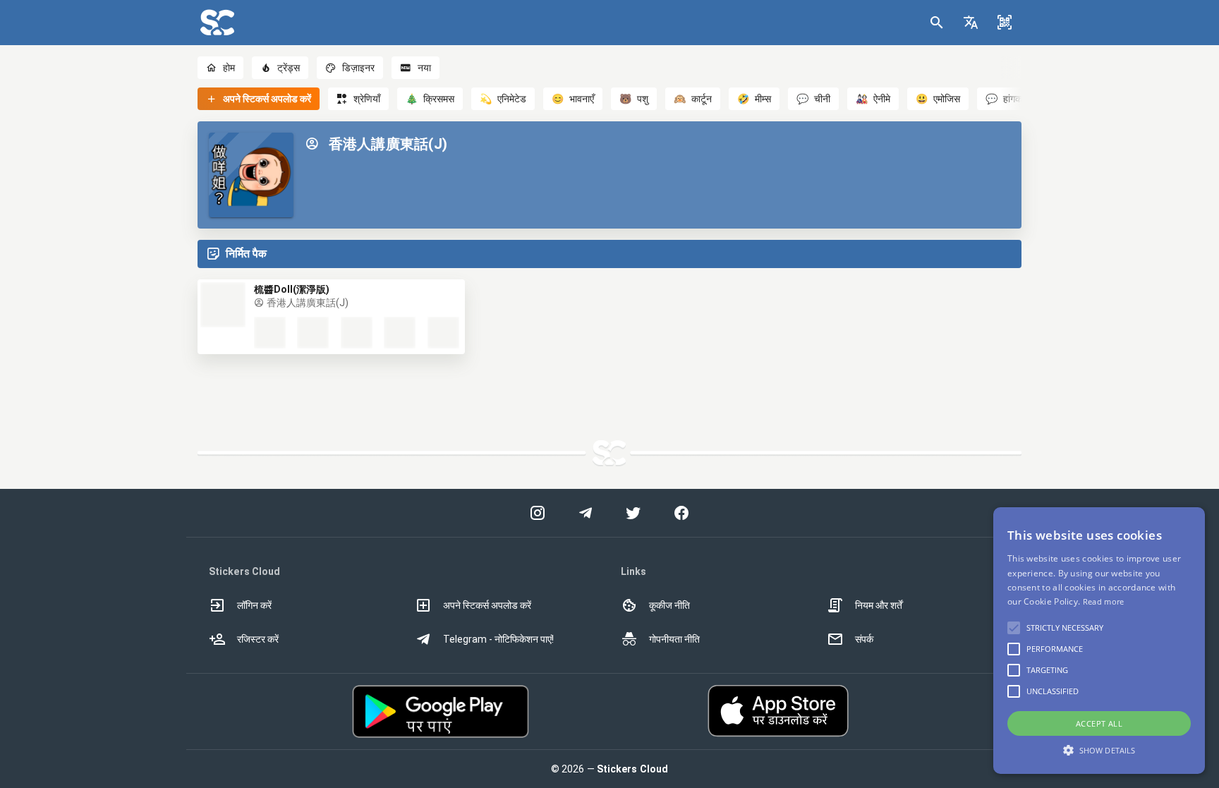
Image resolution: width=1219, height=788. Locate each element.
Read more (1103, 601)
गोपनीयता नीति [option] (674, 639)
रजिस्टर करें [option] (258, 639)
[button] (971, 23)
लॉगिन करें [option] (254, 605)
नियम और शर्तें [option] (878, 605)
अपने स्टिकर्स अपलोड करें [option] (487, 605)
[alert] (1099, 640)
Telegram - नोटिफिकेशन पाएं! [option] (498, 639)
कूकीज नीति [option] (669, 605)
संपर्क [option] (864, 639)
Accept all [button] (1099, 723)
